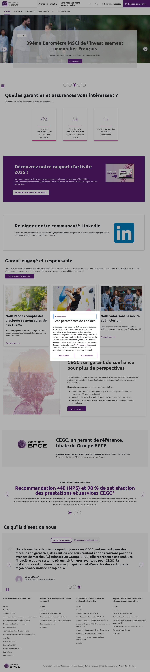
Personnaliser (60, 316)
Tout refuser (63, 355)
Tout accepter (86, 355)
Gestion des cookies (82, 345)
